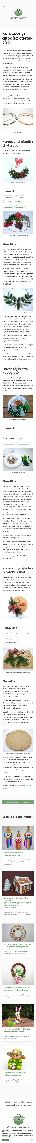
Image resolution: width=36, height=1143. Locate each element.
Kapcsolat (29, 1102)
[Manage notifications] (31, 1139)
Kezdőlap (7, 1102)
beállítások (16, 1135)
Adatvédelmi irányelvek (12, 1105)
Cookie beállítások (26, 1105)
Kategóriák (22, 1102)
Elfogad (5, 1140)
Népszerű (14, 1102)
